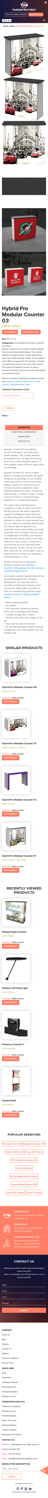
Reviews (5, 1344)
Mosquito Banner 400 (34, 1144)
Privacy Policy (8, 1363)
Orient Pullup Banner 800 (24, 1184)
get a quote (10, 332)
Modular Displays (9, 1425)
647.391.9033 (15, 1454)
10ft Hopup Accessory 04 (24, 1160)
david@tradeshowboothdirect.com (22, 1458)
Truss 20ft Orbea (33, 1152)
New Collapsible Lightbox (16, 14)
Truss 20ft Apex (24, 1168)
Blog (4, 1339)
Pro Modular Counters (25, 343)
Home (5, 26)
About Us (6, 1335)
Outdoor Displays (9, 1430)
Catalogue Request (10, 1382)
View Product (10, 702)
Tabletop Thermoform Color (15, 389)
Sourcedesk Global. (29, 1492)
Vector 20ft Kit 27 (15, 1152)
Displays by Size (9, 1396)
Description (24, 427)
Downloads (24, 436)
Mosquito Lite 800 (12, 1144)
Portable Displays (9, 1416)
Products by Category (11, 1406)
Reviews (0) (24, 441)
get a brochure (30, 332)
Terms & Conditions (10, 1358)
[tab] (24, 427)
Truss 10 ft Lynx (34, 1192)
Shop (12, 26)
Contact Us (6, 1349)
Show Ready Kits (35, 14)
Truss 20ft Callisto (15, 1192)
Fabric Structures (9, 1420)
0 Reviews (6, 698)
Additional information (24, 432)
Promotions (6, 1377)
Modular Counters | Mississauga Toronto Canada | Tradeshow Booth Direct (24, 568)
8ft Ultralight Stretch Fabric (24, 1176)
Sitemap (5, 1353)
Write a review (18, 698)
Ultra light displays (9, 1392)
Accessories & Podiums (11, 1434)
